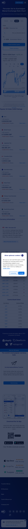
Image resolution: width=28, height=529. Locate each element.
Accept (21, 273)
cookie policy (6, 268)
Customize (13, 273)
